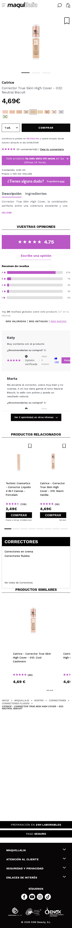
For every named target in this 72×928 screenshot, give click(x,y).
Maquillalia (16, 850)
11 (27, 138)
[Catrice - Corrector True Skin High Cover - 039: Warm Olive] (40, 112)
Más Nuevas (58, 321)
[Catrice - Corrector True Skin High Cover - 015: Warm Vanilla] (12, 112)
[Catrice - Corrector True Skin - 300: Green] (5, 116)
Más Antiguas (38, 321)
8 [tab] (64, 528)
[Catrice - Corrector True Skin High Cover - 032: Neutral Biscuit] (33, 112)
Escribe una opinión (36, 255)
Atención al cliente (22, 859)
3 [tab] (23, 528)
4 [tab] (31, 528)
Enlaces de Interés (21, 877)
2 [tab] (15, 528)
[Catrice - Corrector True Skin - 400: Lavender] (61, 112)
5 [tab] (40, 528)
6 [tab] (48, 528)
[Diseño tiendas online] (54, 911)
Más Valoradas (16, 321)
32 (31, 138)
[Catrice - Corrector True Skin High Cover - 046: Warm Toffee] (26, 112)
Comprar (19, 515)
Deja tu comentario (52, 149)
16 (37, 138)
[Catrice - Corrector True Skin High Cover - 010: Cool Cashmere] (5, 112)
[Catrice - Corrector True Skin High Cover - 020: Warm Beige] (19, 112)
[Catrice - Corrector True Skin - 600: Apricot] (47, 112)
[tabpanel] (36, 42)
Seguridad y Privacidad (24, 868)
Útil (57, 362)
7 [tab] (56, 528)
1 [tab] (25, 72)
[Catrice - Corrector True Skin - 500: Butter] (54, 112)
